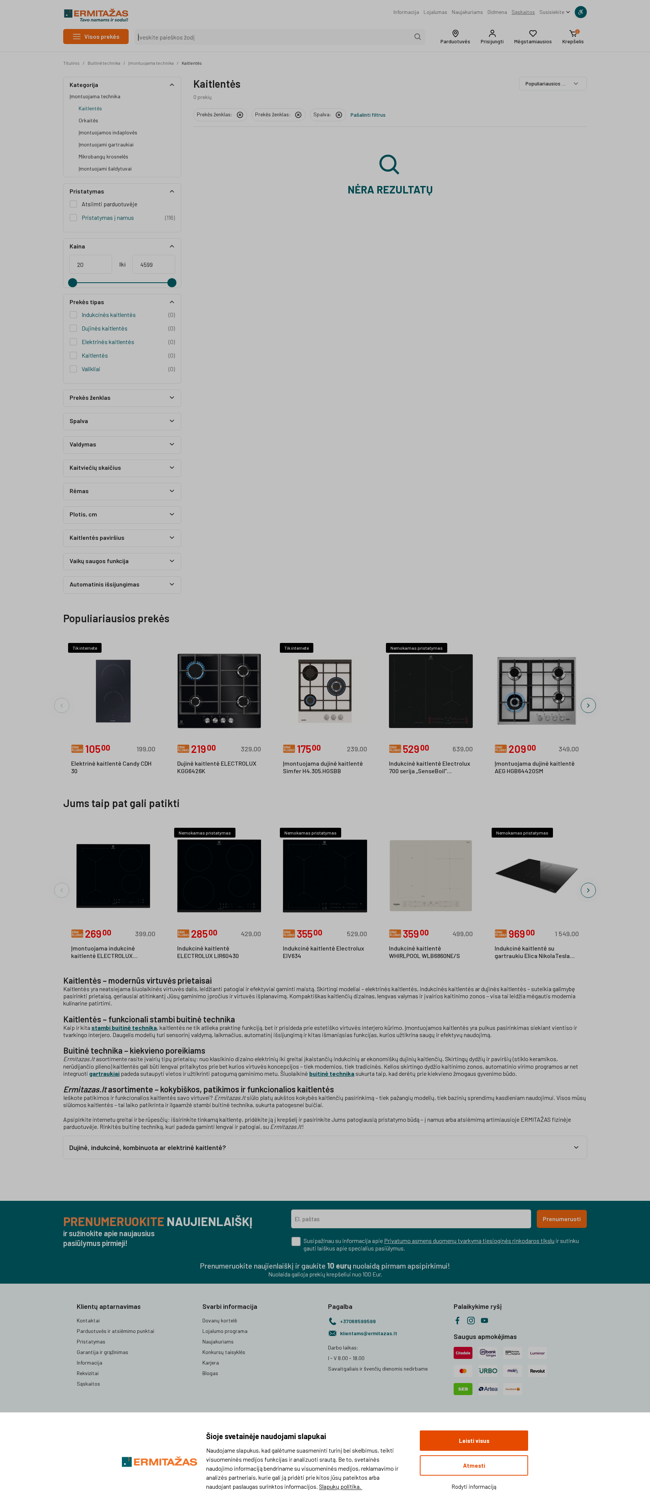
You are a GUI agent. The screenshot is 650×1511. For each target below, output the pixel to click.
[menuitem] (406, 12)
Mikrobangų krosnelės (103, 156)
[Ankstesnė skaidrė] (61, 705)
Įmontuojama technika (151, 62)
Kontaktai (88, 1320)
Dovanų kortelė (219, 1320)
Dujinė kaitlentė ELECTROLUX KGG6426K (217, 767)
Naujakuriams (467, 12)
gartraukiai (104, 1073)
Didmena (497, 12)
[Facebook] (457, 1320)
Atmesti (474, 1465)
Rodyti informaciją (474, 1486)
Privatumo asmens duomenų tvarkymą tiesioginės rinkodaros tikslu (469, 1240)
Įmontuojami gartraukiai (106, 144)
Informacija (406, 12)
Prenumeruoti (562, 1218)
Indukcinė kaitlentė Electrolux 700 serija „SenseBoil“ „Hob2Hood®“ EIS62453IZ (429, 767)
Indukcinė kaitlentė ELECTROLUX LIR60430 (208, 951)
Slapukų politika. (340, 1486)
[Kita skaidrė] (588, 705)
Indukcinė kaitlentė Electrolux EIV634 (323, 951)
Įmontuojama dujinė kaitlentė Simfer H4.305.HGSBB (323, 767)
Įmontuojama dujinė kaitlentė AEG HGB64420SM (535, 767)
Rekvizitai (88, 1373)
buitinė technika (331, 1073)
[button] (455, 37)
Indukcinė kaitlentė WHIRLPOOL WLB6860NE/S (424, 951)
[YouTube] (484, 1320)
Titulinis (71, 62)
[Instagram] (471, 1320)
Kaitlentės (192, 62)
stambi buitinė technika (124, 1027)
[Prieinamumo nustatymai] (581, 12)
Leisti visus (474, 1440)
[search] (418, 37)
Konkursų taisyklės (223, 1352)
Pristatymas (91, 1341)
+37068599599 (358, 1321)
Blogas (210, 1373)
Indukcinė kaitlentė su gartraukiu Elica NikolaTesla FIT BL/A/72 (532, 952)
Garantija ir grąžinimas (102, 1352)
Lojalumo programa (225, 1331)
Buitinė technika (104, 62)
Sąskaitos (523, 12)
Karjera (210, 1362)
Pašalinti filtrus (368, 114)
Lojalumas (435, 12)
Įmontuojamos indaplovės (108, 132)
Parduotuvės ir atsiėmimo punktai (115, 1331)
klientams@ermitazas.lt (368, 1333)
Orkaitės (88, 120)
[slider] (72, 282)
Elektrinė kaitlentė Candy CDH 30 (111, 767)
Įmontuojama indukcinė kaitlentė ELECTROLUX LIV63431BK (103, 952)
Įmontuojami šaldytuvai (105, 168)
